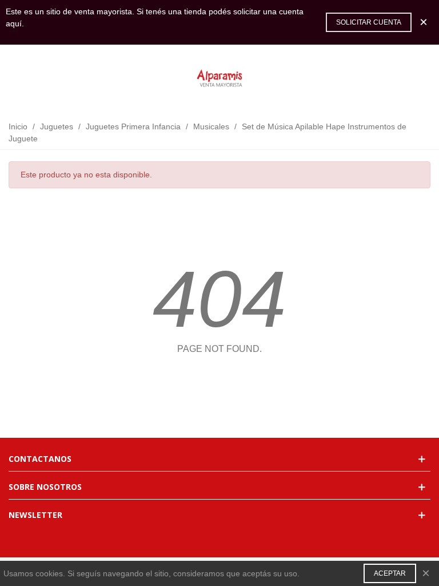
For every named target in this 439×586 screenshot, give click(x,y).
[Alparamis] (219, 79)
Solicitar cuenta (368, 22)
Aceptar (390, 573)
